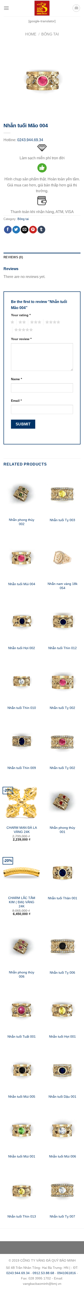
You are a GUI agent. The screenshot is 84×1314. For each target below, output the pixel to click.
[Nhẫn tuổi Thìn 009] (22, 741)
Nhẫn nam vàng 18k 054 (62, 586)
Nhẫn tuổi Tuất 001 (21, 1036)
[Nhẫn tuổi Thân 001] (62, 871)
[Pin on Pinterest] (33, 230)
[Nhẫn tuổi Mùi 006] (62, 1129)
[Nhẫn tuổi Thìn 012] (62, 621)
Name (16, 379)
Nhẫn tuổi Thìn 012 (62, 648)
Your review (21, 339)
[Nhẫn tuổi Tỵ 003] (62, 493)
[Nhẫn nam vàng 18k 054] (62, 557)
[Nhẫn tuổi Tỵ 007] (62, 1190)
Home (30, 34)
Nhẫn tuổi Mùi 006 (62, 1156)
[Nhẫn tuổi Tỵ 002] (62, 681)
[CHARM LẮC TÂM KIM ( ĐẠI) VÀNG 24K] (22, 871)
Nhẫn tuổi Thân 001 (62, 898)
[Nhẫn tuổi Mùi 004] (22, 557)
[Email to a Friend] (24, 230)
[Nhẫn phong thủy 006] (22, 946)
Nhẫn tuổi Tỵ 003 (62, 520)
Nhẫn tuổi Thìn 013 (21, 1216)
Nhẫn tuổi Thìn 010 (21, 708)
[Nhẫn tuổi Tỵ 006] (62, 946)
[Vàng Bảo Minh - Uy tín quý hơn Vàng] (42, 8)
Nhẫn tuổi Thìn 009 (21, 768)
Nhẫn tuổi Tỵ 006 (62, 972)
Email (16, 400)
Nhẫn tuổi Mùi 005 (21, 1096)
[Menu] (6, 8)
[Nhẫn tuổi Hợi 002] (22, 621)
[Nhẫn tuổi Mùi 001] (22, 1129)
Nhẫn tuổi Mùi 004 (21, 584)
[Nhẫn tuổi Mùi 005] (22, 1069)
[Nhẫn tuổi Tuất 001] (22, 1010)
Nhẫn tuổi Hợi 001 (62, 1036)
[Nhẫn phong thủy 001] (62, 801)
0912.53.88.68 (43, 1273)
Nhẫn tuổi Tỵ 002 (62, 708)
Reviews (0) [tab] (13, 257)
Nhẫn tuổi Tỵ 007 (62, 1216)
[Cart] (76, 8)
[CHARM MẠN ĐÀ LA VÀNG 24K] (22, 801)
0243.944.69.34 (30, 140)
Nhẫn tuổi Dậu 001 (62, 1096)
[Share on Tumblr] (41, 230)
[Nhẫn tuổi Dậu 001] (62, 1069)
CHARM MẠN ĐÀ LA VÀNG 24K (22, 830)
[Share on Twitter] (16, 230)
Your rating (21, 315)
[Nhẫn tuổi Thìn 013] (22, 1190)
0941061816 (66, 1273)
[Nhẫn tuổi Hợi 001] (62, 1010)
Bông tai (50, 34)
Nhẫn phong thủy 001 (62, 830)
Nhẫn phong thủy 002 (21, 522)
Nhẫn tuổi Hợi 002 (21, 648)
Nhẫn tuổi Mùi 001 (21, 1156)
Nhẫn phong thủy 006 (21, 974)
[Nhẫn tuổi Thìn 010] (22, 681)
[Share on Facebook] (8, 230)
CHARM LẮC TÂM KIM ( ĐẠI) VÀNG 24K (21, 902)
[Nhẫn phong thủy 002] (22, 493)
